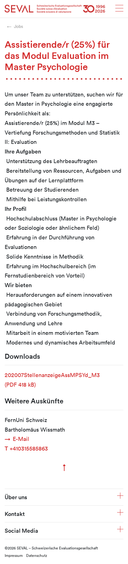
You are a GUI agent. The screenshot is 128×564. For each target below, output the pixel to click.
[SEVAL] (55, 8)
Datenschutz (36, 555)
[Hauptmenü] (119, 10)
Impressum (14, 555)
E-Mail (21, 438)
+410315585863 (26, 448)
